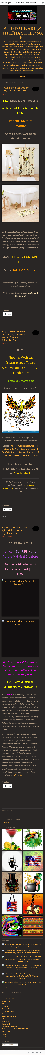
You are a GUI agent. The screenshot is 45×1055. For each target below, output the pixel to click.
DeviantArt (5, 1009)
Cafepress (5, 1004)
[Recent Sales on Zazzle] (33, 861)
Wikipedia (17, 775)
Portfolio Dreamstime (20, 380)
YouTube (5, 1034)
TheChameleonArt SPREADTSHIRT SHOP (15, 1029)
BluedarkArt (7, 811)
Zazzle (4, 1036)
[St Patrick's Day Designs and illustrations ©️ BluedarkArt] (33, 882)
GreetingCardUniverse (9, 1016)
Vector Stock (6, 1031)
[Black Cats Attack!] (12, 861)
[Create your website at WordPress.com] (22, 2)
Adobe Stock (6, 1001)
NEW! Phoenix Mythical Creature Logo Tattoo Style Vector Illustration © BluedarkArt (14, 336)
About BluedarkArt (8, 999)
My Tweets (5, 822)
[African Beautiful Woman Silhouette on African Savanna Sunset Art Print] (33, 904)
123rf (3, 996)
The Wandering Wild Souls (10, 1026)
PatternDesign (6, 1019)
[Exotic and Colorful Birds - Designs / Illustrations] (33, 839)
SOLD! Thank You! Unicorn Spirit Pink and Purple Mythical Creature (15, 530)
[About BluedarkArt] (12, 926)
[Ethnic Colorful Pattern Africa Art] (33, 926)
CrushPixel (5, 1006)
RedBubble (5, 1021)
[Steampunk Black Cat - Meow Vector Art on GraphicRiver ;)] (12, 882)
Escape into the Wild (8, 1011)
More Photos (6, 988)
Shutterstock (22, 473)
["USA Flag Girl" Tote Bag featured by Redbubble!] (12, 904)
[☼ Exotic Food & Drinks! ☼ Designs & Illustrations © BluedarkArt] (12, 839)
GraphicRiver (6, 1014)
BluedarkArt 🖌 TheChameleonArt (22, 33)
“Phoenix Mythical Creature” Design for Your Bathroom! (16, 89)
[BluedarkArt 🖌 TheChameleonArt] (22, 25)
